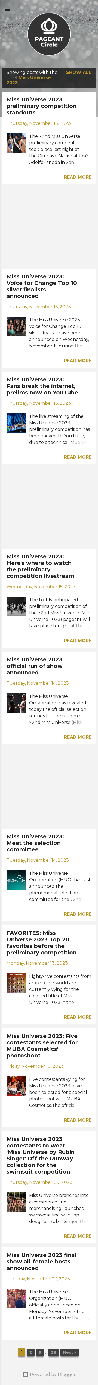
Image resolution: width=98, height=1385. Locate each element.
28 (53, 1352)
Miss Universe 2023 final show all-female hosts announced (41, 1261)
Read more (77, 177)
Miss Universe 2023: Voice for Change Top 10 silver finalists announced (42, 286)
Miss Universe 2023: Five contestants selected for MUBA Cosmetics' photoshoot (42, 1046)
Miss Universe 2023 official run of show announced (35, 666)
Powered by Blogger (52, 1374)
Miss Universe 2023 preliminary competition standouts (41, 106)
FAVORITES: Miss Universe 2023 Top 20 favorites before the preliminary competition (41, 943)
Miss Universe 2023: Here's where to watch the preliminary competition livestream (40, 566)
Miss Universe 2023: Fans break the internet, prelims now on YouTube (42, 386)
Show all (78, 72)
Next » (69, 1352)
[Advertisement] (49, 226)
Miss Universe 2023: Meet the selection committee (35, 843)
